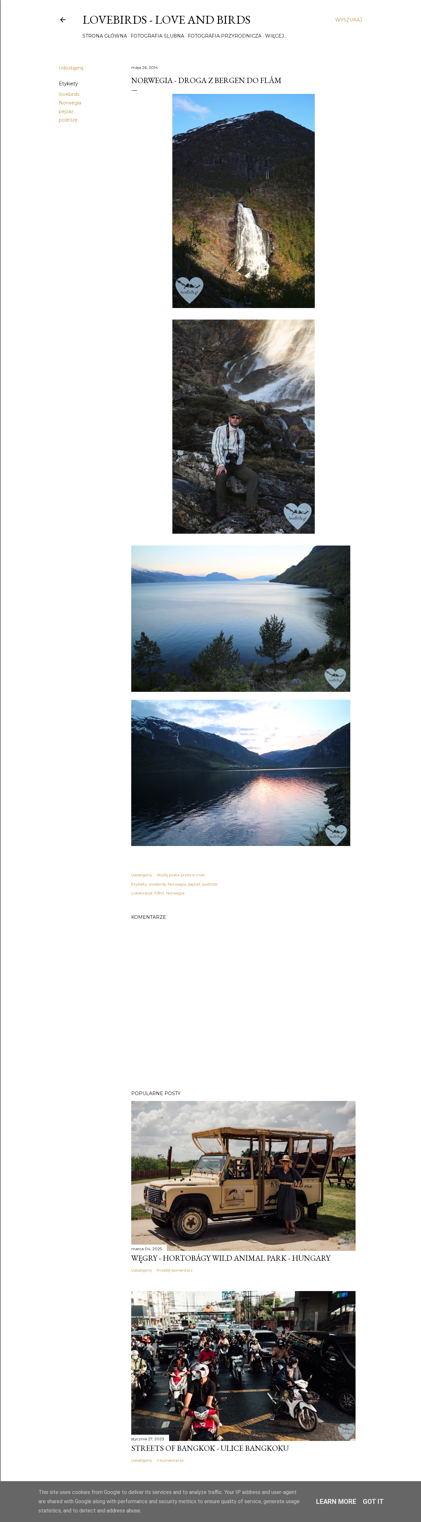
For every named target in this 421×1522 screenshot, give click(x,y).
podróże (68, 120)
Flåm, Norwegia (169, 892)
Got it (373, 1502)
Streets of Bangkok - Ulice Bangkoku (210, 1448)
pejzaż (66, 111)
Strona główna (105, 36)
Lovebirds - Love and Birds (167, 19)
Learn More (336, 1502)
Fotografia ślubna (157, 36)
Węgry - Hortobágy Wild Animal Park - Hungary (230, 1258)
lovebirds (69, 94)
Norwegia (70, 103)
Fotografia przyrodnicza (224, 36)
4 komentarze (170, 1460)
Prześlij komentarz (175, 1270)
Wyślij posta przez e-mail (181, 874)
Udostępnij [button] (71, 68)
